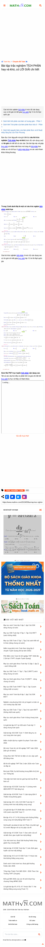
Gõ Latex (32, 920)
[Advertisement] (22, 34)
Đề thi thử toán (12, 924)
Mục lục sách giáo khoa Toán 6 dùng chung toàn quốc (20, 719)
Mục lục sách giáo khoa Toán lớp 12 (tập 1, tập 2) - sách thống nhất (21, 665)
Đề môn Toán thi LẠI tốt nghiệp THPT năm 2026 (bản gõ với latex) (20, 749)
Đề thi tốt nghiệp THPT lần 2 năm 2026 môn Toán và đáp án (21, 765)
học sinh (25, 112)
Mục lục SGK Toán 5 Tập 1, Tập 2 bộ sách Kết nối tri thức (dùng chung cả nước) (21, 642)
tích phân (21, 110)
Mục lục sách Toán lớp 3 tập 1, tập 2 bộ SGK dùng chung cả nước (19, 626)
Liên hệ (12, 917)
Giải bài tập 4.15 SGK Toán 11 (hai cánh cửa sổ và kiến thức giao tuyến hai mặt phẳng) (20, 834)
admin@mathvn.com (17, 940)
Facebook (7, 497)
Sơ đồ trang (32, 917)
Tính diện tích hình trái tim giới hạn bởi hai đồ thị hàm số (20, 780)
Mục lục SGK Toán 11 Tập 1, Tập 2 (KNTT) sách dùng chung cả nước (20, 672)
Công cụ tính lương (32, 924)
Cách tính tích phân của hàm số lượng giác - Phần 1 (22, 121)
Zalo (12, 497)
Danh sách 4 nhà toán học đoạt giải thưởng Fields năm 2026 (19, 865)
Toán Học (6, 62)
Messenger (18, 497)
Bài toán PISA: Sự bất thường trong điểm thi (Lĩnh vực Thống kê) (21, 772)
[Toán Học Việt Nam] (20, 5)
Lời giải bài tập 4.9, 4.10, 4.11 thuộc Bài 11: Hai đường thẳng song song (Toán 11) (19, 888)
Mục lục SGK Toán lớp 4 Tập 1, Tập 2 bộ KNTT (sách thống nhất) (20, 634)
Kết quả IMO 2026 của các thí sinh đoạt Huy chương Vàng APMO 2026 (19, 880)
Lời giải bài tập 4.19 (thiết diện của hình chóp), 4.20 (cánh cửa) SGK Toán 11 (19, 811)
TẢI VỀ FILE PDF (22, 436)
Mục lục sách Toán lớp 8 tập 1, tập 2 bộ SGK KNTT (19, 695)
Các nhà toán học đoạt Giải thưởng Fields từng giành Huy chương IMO (20, 841)
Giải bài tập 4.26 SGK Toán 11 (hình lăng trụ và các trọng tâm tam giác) (19, 734)
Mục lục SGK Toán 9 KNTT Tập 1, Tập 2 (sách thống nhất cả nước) (19, 688)
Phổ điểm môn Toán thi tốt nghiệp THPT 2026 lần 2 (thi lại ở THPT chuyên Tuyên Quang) (21, 657)
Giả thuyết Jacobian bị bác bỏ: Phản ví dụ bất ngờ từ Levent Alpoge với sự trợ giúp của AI (21, 826)
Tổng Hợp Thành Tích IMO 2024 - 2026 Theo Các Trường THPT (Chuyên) (21, 872)
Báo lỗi (24, 497)
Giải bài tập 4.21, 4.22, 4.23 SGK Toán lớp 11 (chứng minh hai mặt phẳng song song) (19, 803)
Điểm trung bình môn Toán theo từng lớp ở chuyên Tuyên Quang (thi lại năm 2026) (18, 649)
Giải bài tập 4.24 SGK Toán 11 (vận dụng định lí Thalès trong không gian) (20, 795)
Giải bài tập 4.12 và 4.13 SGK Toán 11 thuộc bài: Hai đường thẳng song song (20, 857)
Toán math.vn (13, 920)
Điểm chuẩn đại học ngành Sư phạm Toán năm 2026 (20, 742)
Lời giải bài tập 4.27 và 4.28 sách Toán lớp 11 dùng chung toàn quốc (19, 726)
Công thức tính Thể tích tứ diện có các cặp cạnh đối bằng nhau (20, 757)
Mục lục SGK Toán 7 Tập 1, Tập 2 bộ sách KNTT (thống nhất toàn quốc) (20, 711)
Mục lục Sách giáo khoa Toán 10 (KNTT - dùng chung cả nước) (20, 680)
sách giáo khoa (23, 149)
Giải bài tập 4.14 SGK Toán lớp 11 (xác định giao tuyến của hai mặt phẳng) (20, 849)
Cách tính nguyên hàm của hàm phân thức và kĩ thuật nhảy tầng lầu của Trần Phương (21, 131)
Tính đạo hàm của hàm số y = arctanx (20, 530)
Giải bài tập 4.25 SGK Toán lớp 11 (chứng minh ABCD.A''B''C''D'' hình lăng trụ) (19, 788)
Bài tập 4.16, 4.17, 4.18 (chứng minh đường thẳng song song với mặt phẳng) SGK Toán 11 (20, 818)
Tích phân (12, 140)
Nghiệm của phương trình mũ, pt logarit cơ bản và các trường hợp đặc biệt (21, 703)
